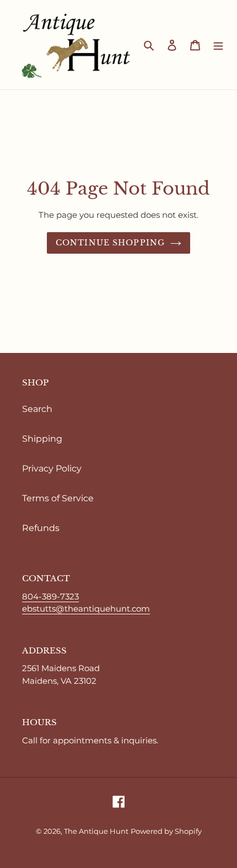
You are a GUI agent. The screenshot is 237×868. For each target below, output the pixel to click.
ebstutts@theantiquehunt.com (86, 608)
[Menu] (218, 45)
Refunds (41, 528)
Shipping (42, 438)
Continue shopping (110, 243)
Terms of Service (58, 498)
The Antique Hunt (96, 831)
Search (37, 409)
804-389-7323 (50, 596)
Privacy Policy (52, 468)
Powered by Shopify (166, 831)
